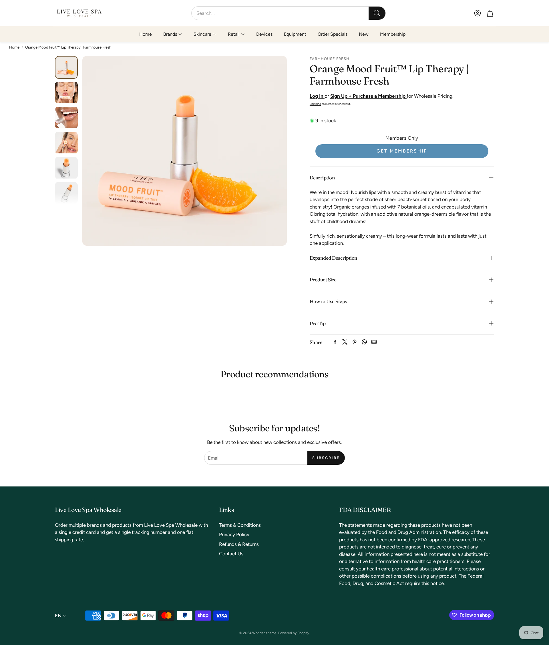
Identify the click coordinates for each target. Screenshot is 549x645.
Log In (317, 96)
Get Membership (402, 151)
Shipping (315, 104)
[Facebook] (335, 341)
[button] (288, 13)
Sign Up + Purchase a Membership (368, 96)
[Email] (374, 341)
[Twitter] (344, 341)
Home (14, 47)
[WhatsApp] (364, 341)
